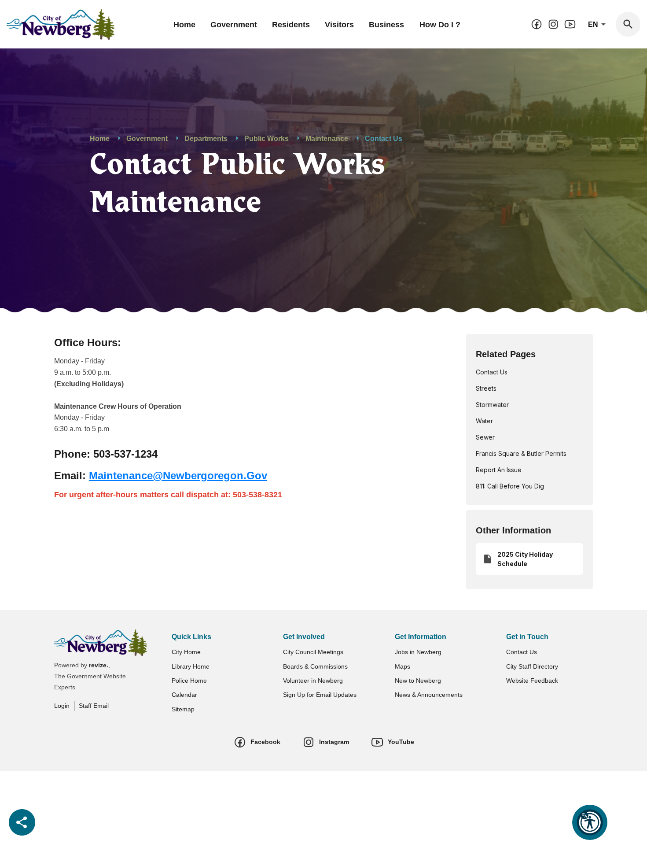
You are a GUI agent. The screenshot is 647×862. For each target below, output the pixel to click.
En (594, 24)
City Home (186, 651)
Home (184, 24)
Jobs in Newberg (418, 651)
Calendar (184, 694)
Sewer (485, 437)
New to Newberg (418, 680)
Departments (206, 138)
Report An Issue (499, 470)
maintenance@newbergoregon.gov (178, 475)
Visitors (339, 24)
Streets (486, 388)
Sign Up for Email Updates (320, 694)
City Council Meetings (313, 651)
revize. (98, 665)
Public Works (266, 138)
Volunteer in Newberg (313, 680)
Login (62, 705)
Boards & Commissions (315, 666)
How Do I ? (439, 24)
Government (233, 24)
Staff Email (94, 705)
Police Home (189, 680)
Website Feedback (532, 680)
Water (484, 421)
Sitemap (183, 709)
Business (386, 24)
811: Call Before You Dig (510, 486)
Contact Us (491, 372)
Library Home (191, 666)
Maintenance (326, 138)
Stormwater (492, 404)
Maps (402, 666)
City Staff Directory (532, 666)
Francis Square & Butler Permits (521, 453)
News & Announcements (429, 694)
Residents (291, 24)
